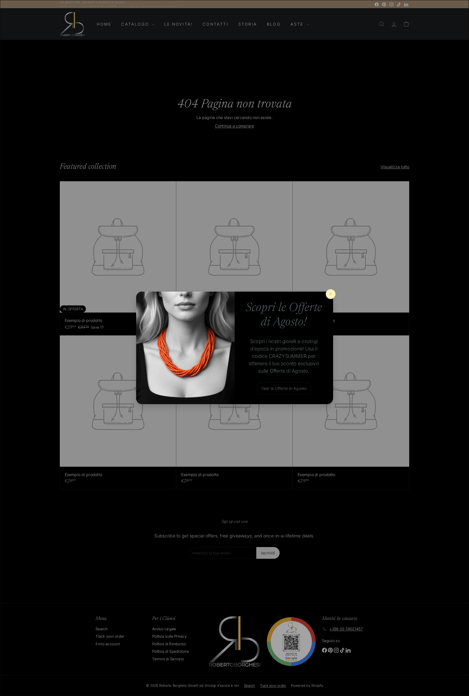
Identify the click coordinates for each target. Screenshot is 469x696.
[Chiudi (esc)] (331, 294)
